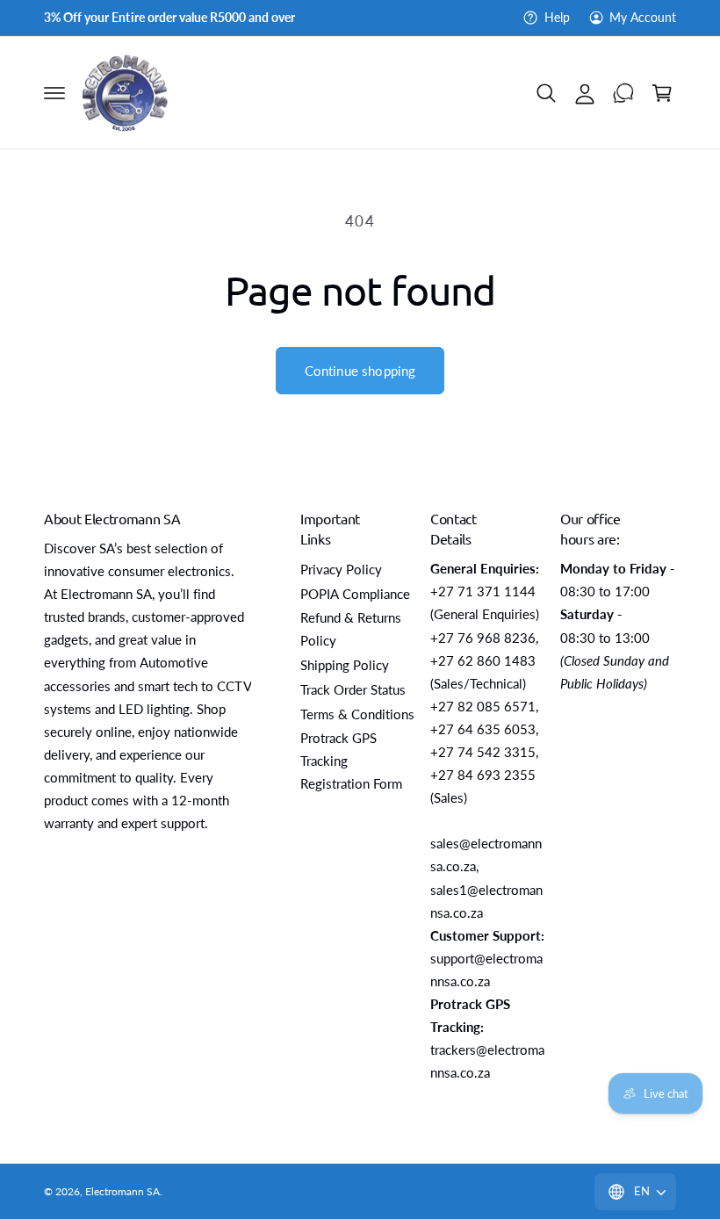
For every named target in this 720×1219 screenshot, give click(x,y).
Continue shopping (360, 371)
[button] (54, 93)
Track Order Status (353, 689)
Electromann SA (122, 1191)
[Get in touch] (623, 93)
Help (556, 18)
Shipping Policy (344, 665)
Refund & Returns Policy (350, 629)
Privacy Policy (341, 569)
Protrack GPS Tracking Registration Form (351, 761)
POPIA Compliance (355, 594)
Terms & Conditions (357, 714)
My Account (642, 18)
